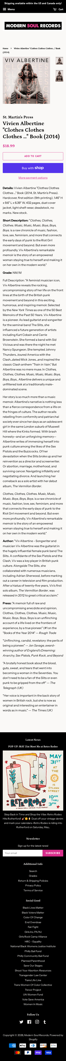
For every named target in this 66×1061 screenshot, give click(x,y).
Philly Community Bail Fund (33, 955)
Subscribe (53, 853)
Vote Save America (33, 999)
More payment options (33, 177)
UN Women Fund (33, 994)
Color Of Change (33, 917)
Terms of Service (33, 890)
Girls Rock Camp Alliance (33, 936)
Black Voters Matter (33, 912)
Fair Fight (33, 927)
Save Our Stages (33, 965)
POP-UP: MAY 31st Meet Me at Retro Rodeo (33, 746)
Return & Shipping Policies (33, 880)
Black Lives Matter (33, 907)
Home (5, 48)
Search (33, 871)
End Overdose (33, 922)
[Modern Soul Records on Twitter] (21, 1022)
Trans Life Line (33, 980)
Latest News (33, 739)
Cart (60, 9)
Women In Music (33, 1004)
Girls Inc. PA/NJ (33, 931)
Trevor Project (33, 989)
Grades (33, 875)
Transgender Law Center (33, 975)
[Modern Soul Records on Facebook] (29, 1022)
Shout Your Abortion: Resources (33, 970)
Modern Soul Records (36, 1035)
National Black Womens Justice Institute (33, 946)
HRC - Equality (33, 941)
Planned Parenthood (33, 960)
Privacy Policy (33, 885)
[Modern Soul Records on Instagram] (37, 1022)
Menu (11, 9)
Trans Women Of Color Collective (33, 984)
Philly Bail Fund (33, 951)
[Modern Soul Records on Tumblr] (45, 1022)
